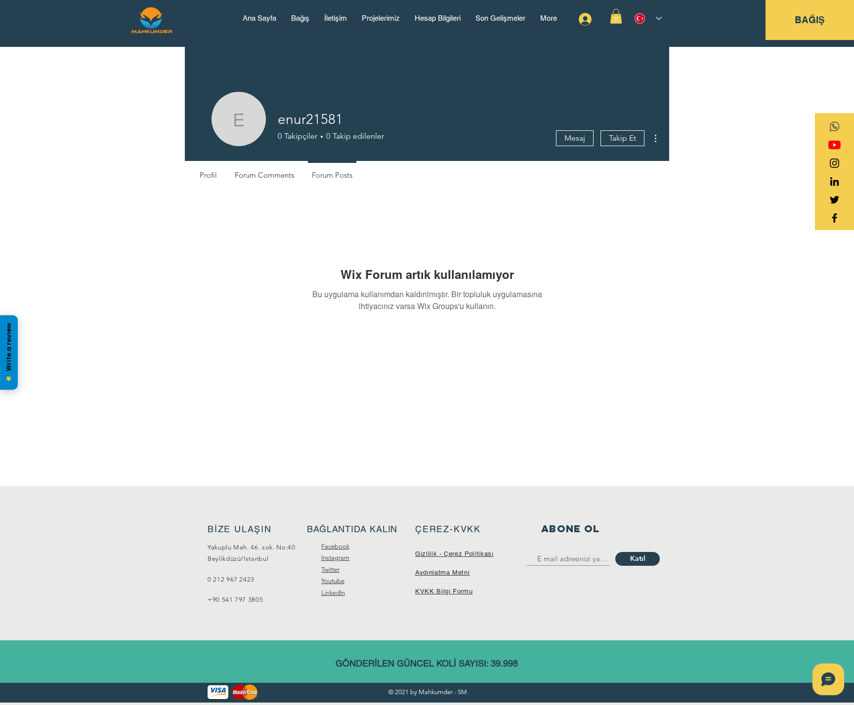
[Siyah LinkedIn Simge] (834, 181)
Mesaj (574, 138)
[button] (616, 16)
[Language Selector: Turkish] (648, 18)
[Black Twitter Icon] (834, 200)
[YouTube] (834, 145)
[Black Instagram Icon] (834, 163)
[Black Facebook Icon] (834, 218)
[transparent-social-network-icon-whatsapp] (834, 126)
